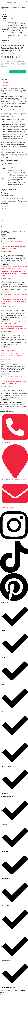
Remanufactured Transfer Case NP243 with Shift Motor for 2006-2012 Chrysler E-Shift (13, 273)
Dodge (6, 79)
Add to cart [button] (5, 264)
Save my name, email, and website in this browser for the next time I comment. (13, 232)
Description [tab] (6, 82)
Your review (4, 208)
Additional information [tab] (8, 84)
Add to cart (18, 71)
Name (2, 220)
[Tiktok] (14, 556)
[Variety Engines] (14, 2)
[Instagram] (14, 525)
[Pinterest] (14, 587)
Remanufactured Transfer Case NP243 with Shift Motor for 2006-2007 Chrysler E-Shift (13, 301)
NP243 (13, 5)
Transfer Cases (8, 5)
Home (2, 5)
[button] (2, 2)
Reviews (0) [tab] (6, 85)
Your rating (3, 206)
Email (2, 226)
